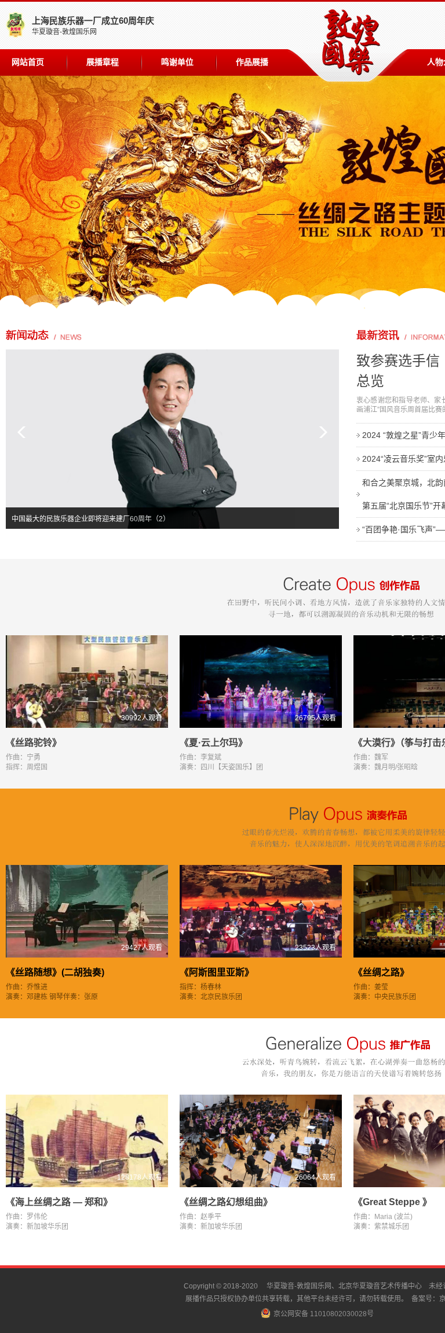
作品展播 (252, 62)
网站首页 (28, 62)
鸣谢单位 (177, 62)
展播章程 (102, 62)
